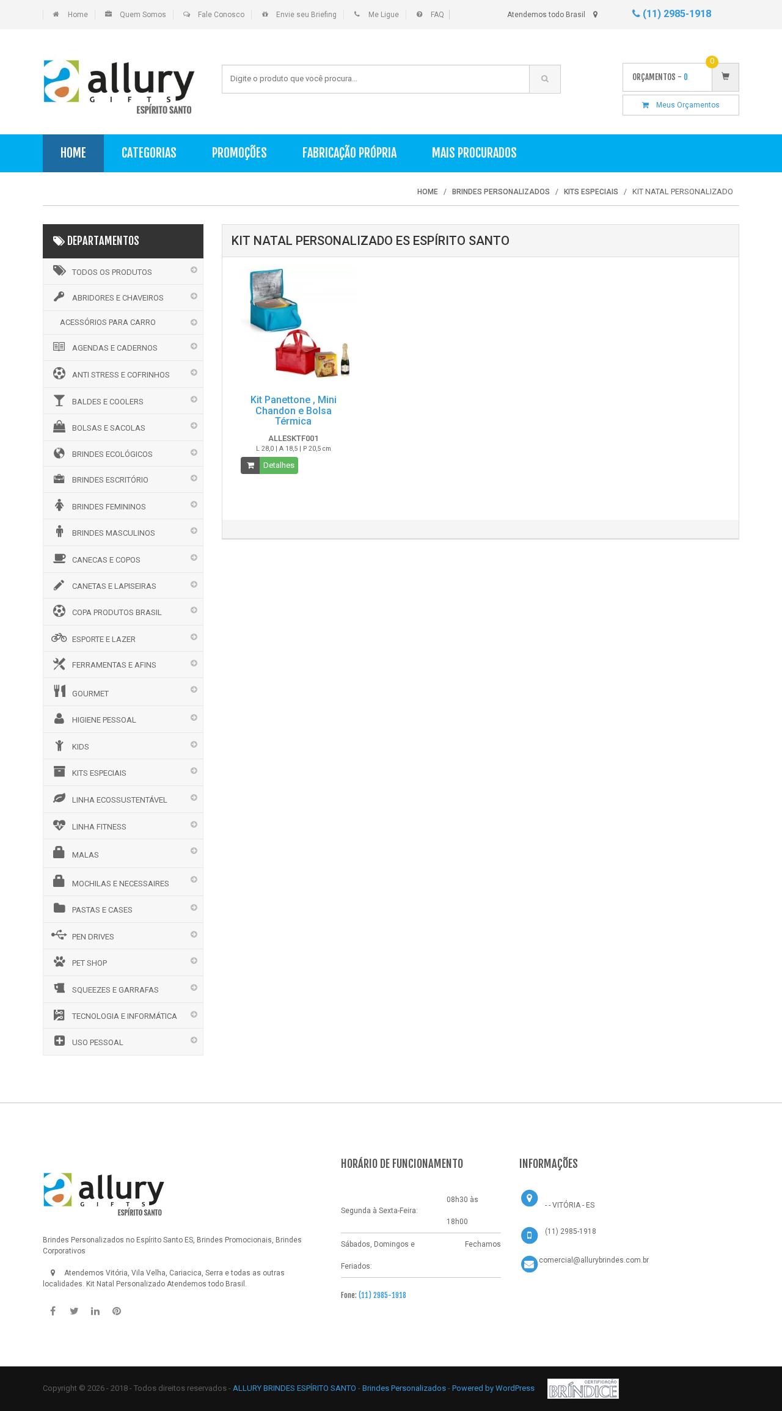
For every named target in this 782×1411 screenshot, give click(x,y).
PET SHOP (89, 963)
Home (78, 14)
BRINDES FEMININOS (109, 506)
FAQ (437, 14)
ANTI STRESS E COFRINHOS (121, 374)
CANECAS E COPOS (106, 559)
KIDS (80, 746)
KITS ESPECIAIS (99, 773)
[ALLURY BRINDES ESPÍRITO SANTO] (104, 1190)
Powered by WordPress (494, 1388)
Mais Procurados (474, 153)
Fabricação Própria (349, 153)
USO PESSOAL (97, 1042)
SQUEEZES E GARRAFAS (115, 989)
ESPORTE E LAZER (104, 639)
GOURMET (90, 693)
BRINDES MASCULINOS (113, 533)
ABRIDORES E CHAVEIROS (118, 297)
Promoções (239, 153)
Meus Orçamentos (684, 105)
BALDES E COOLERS (108, 401)
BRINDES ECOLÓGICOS (112, 454)
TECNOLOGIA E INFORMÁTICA (124, 1016)
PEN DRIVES (93, 936)
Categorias (149, 153)
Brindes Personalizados (405, 1388)
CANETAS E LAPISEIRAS (114, 586)
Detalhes (278, 465)
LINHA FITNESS (99, 826)
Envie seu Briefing (306, 14)
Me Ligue (383, 14)
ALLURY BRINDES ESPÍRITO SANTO (294, 1388)
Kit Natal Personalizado (125, 1284)
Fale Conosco (221, 14)
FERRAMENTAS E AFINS (114, 664)
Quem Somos (143, 14)
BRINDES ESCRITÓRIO (110, 479)
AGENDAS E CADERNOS (115, 347)
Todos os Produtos (112, 272)
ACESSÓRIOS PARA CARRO (108, 322)
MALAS (85, 854)
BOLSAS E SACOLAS (108, 427)
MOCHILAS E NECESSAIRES (120, 883)
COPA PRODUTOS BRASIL (117, 612)
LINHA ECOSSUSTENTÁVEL (119, 799)
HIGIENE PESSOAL (104, 719)
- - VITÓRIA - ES (569, 1205)
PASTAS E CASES (102, 909)
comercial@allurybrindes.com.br (594, 1260)
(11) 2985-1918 (675, 14)
